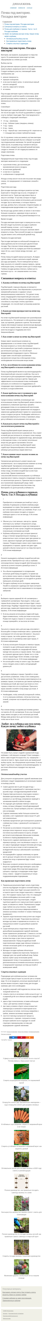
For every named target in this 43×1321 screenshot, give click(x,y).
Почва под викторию (12, 1031)
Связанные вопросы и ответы (15, 26)
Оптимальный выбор (33, 1031)
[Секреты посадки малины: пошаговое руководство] (21, 1253)
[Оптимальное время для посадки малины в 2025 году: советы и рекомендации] (21, 1166)
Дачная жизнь (21, 4)
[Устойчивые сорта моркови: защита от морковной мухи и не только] (21, 1122)
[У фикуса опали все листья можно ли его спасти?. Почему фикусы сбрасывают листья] (21, 1056)
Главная (13, 7)
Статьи (29, 7)
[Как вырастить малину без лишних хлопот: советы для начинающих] (21, 1209)
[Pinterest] (21, 1037)
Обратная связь (7, 1318)
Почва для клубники (23, 1031)
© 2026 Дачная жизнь (8, 1310)
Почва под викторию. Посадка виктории (19, 24)
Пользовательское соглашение (16, 1313)
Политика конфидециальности (10, 1316)
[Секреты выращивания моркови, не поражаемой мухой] (21, 1078)
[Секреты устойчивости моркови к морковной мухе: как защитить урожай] (21, 1144)
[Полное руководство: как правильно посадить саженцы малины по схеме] (21, 1188)
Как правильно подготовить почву (18, 41)
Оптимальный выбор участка (17, 38)
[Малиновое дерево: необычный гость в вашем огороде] (21, 1273)
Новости (21, 7)
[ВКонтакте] (13, 1037)
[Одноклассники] (30, 1037)
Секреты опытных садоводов (17, 43)
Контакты (5, 1313)
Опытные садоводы (6, 1034)
